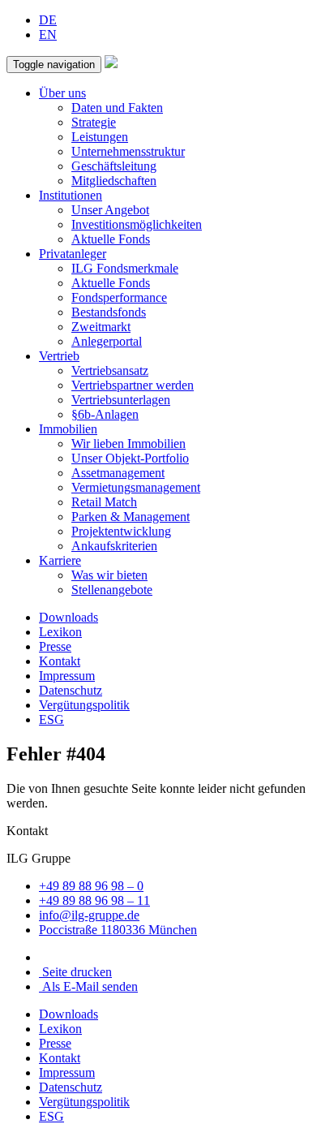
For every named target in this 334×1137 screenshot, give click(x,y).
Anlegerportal (106, 341)
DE (48, 20)
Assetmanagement (118, 473)
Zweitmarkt (101, 327)
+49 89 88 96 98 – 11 (94, 900)
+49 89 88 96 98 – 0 (91, 886)
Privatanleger (72, 254)
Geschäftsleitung (113, 166)
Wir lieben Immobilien (128, 443)
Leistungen (99, 137)
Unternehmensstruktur (128, 151)
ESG (51, 719)
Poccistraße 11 (118, 930)
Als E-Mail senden (88, 986)
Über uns (62, 93)
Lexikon (60, 632)
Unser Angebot (110, 210)
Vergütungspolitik (84, 705)
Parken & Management (130, 516)
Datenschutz (70, 690)
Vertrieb (59, 356)
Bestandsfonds (108, 312)
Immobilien (68, 429)
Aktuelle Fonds (110, 239)
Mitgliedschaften (113, 180)
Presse (55, 646)
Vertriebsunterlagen (120, 400)
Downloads (68, 617)
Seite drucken (75, 972)
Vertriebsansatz (109, 370)
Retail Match (104, 502)
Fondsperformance (119, 297)
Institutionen (70, 195)
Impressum (67, 676)
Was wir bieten (109, 575)
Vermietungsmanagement (135, 487)
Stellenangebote (111, 589)
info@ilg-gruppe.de (89, 915)
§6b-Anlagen (105, 414)
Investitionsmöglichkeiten (136, 224)
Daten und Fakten (117, 107)
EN (48, 34)
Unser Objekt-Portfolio (130, 458)
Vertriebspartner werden (132, 385)
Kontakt (59, 661)
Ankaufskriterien (114, 546)
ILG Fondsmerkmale (124, 268)
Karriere (60, 560)
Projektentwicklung (121, 531)
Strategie (93, 122)
